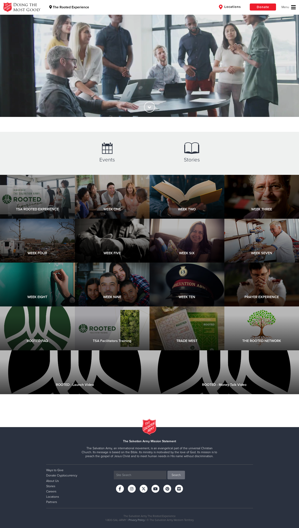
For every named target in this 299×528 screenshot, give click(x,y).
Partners (51, 502)
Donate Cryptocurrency (61, 475)
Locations (232, 7)
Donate (263, 7)
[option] (149, 58)
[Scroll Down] (149, 107)
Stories (192, 160)
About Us (52, 481)
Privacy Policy (136, 520)
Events (107, 160)
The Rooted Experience (70, 7)
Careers (51, 491)
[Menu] (288, 7)
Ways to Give (54, 470)
